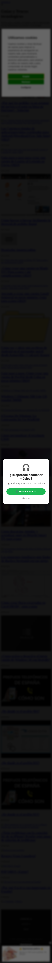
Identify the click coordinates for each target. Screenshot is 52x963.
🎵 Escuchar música (26, 491)
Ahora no (26, 498)
